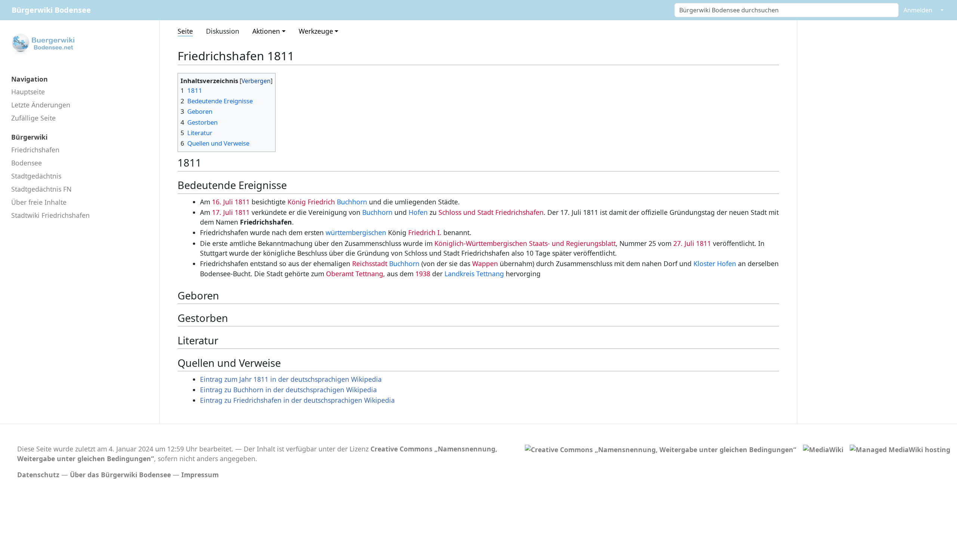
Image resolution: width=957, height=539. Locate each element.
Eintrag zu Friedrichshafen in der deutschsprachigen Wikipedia (297, 400)
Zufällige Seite (33, 117)
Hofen (418, 212)
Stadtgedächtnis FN (41, 189)
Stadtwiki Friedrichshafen (50, 215)
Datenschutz (38, 474)
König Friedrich (311, 201)
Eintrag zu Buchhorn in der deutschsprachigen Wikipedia (288, 389)
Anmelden (918, 10)
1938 (422, 273)
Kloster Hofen (714, 263)
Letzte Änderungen (40, 104)
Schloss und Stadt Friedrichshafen (491, 212)
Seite (185, 31)
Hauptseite (28, 91)
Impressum (200, 474)
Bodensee (26, 162)
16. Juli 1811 (231, 201)
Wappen (485, 263)
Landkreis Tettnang (474, 273)
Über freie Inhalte (39, 202)
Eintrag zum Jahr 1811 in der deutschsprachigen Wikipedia (291, 379)
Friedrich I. (424, 232)
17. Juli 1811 (231, 212)
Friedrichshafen (35, 149)
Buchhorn (352, 201)
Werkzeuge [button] (316, 31)
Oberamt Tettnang (354, 273)
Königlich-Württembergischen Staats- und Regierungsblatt (525, 243)
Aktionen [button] (266, 31)
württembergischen (356, 232)
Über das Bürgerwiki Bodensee (120, 474)
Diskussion (222, 31)
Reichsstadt (369, 263)
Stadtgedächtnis (36, 175)
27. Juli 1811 (692, 243)
